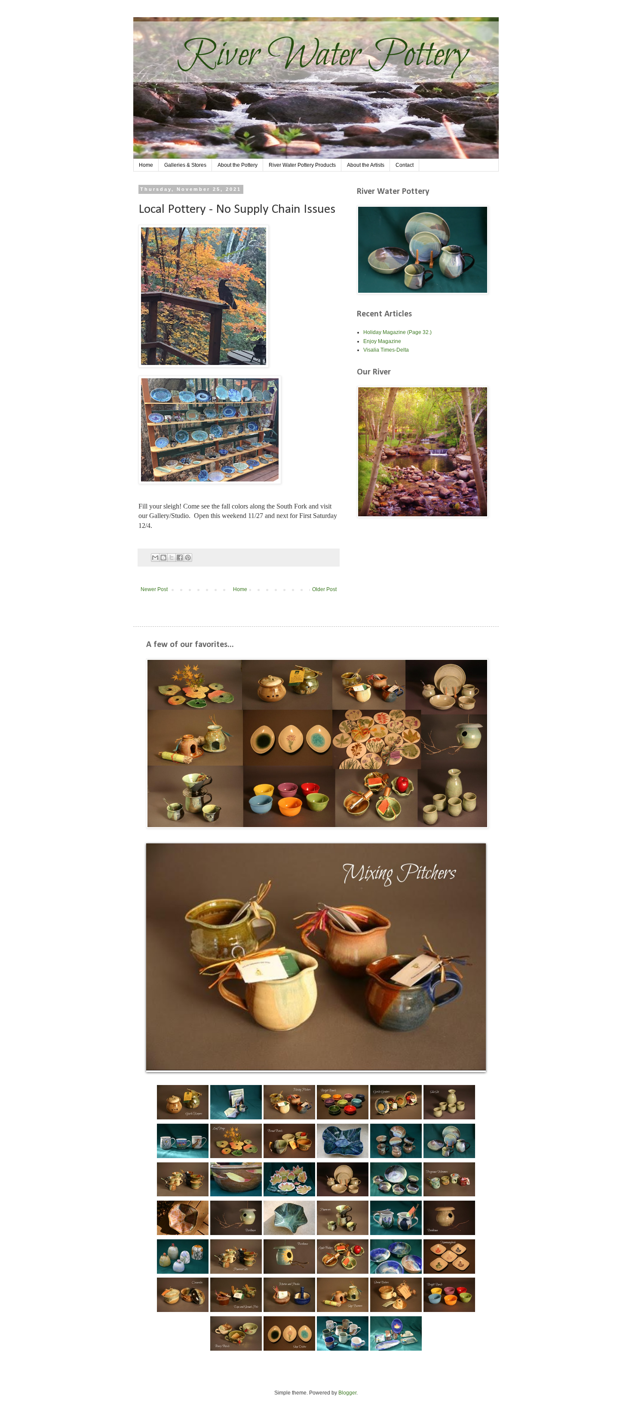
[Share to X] (171, 557)
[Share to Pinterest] (188, 557)
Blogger (347, 1393)
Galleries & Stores (185, 165)
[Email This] (155, 557)
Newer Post (154, 589)
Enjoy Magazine (382, 341)
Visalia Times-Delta (386, 350)
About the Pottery (238, 165)
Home (146, 165)
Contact (405, 165)
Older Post (324, 589)
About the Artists (365, 165)
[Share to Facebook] (179, 557)
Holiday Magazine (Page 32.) (397, 332)
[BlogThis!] (163, 557)
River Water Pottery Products (302, 165)
